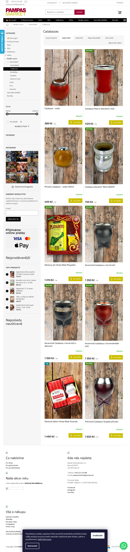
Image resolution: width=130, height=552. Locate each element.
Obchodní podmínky (70, 3)
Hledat (79, 12)
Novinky (10, 96)
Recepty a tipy (11, 522)
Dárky (9, 55)
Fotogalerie (10, 524)
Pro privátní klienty (13, 468)
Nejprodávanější (94, 38)
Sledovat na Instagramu (24, 187)
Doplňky (13, 75)
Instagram (71, 490)
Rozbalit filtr (21, 126)
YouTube (71, 492)
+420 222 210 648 (80, 473)
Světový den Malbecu (33, 483)
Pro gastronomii (12, 465)
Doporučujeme (51, 38)
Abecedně (109, 38)
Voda (11, 82)
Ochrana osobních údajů (15, 534)
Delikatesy (11, 52)
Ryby (9, 45)
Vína (8, 48)
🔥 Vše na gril (12, 38)
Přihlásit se (13, 219)
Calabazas (14, 69)
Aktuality (9, 519)
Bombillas (14, 72)
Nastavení (32, 546)
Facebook (71, 487)
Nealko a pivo (12, 58)
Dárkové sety (15, 79)
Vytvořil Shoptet (118, 547)
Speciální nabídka (13, 92)
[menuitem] (11, 20)
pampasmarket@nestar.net (83, 475)
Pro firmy (9, 463)
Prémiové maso (13, 41)
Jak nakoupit (52, 3)
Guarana (13, 89)
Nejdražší (79, 38)
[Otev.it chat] (123, 545)
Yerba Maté (14, 62)
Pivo (11, 86)
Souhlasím (98, 535)
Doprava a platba (12, 517)
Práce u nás (10, 527)
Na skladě (16, 122)
